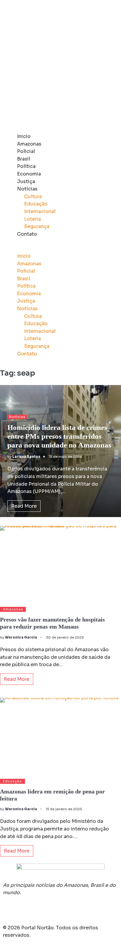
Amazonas (29, 144)
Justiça (26, 181)
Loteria (32, 219)
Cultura (33, 196)
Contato (27, 234)
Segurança (36, 226)
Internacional (40, 211)
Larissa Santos (26, 457)
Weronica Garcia (21, 637)
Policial (26, 151)
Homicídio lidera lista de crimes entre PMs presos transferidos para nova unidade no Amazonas (59, 436)
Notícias (27, 189)
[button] (60, 248)
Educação (36, 204)
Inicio (24, 136)
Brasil (23, 159)
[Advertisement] (60, 66)
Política (26, 166)
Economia (29, 174)
